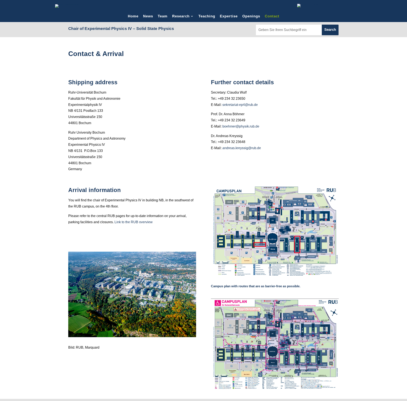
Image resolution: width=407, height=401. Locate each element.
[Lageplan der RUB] (275, 275)
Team (162, 16)
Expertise (229, 16)
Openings (251, 16)
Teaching (206, 16)
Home (133, 16)
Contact (272, 16)
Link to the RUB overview (133, 222)
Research (181, 16)
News (148, 16)
